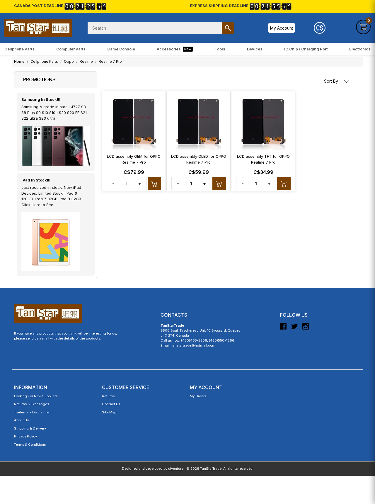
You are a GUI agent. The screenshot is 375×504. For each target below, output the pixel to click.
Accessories (174, 49)
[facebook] (283, 328)
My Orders (198, 396)
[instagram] (305, 328)
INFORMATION (30, 387)
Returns (108, 396)
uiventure (175, 468)
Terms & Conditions (30, 444)
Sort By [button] (331, 81)
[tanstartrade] (38, 28)
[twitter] (294, 328)
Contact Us (111, 404)
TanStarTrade (210, 468)
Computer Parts (71, 49)
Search (228, 28)
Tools (219, 49)
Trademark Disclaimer (32, 412)
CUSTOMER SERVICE (125, 387)
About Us (21, 420)
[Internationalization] (319, 28)
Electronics (360, 49)
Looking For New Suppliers (35, 396)
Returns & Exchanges (31, 404)
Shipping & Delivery (30, 428)
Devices (254, 49)
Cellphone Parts (19, 49)
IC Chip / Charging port (306, 49)
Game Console (121, 49)
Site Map (109, 412)
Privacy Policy (25, 436)
